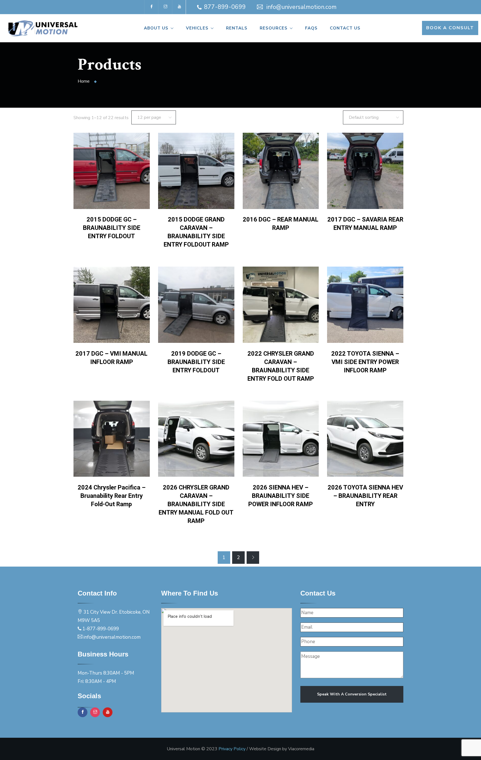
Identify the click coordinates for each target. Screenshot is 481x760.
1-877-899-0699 (100, 629)
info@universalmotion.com (301, 7)
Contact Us (345, 28)
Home (84, 81)
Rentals (236, 28)
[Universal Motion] (45, 28)
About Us (156, 28)
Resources (274, 28)
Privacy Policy (232, 749)
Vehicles (197, 28)
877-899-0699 (225, 7)
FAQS (311, 28)
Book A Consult (450, 28)
